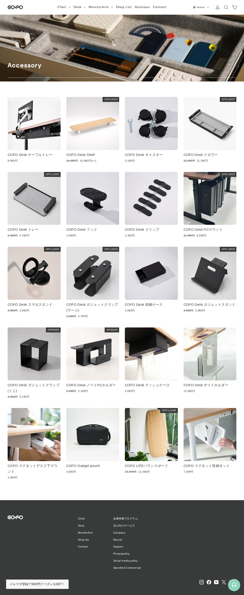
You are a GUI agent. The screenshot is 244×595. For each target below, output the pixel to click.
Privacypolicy (121, 553)
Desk (78, 7)
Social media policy (125, 560)
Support (118, 546)
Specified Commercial (127, 567)
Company (119, 532)
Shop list (83, 539)
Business (142, 7)
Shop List (124, 7)
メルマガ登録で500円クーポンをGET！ (37, 584)
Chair (62, 7)
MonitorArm (99, 7)
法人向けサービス (124, 525)
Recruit (117, 539)
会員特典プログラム (125, 518)
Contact (160, 7)
